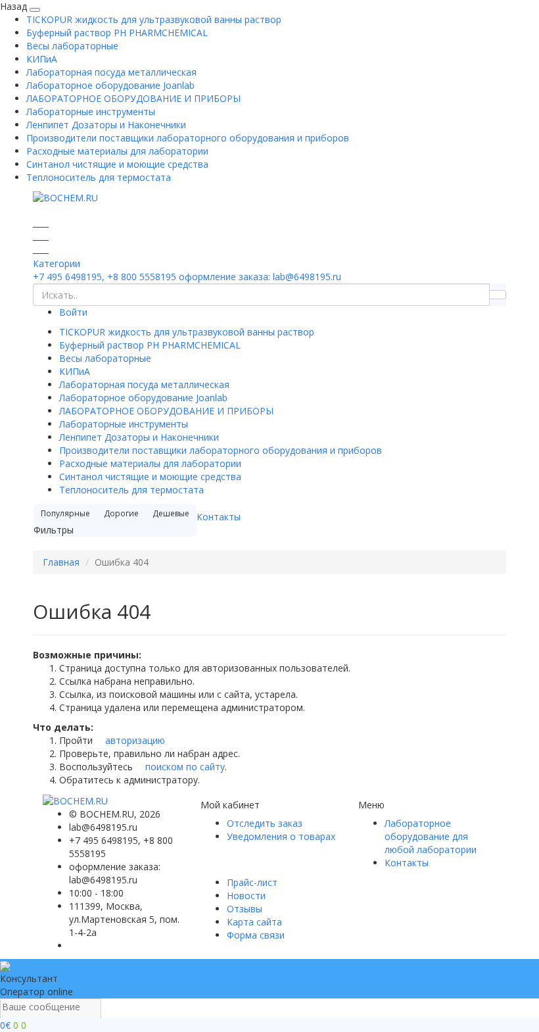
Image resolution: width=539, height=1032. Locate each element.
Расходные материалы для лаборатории (117, 151)
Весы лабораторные (72, 45)
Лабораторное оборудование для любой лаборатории (431, 836)
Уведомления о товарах (281, 836)
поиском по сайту (184, 766)
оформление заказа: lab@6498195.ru (260, 276)
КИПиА (41, 59)
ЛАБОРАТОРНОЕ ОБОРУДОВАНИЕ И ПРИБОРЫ (133, 98)
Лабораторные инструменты (90, 111)
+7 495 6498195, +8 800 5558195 (104, 276)
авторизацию (134, 740)
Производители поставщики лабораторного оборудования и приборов (187, 138)
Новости (246, 895)
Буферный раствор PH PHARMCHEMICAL (117, 32)
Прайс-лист (252, 882)
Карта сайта (254, 922)
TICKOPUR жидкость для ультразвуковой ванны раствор (153, 19)
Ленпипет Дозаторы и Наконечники (106, 124)
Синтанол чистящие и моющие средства (117, 164)
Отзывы (244, 908)
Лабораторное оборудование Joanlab (110, 85)
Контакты (219, 516)
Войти (73, 312)
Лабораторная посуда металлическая (111, 72)
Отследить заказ (264, 823)
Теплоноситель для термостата (98, 177)
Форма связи (256, 935)
